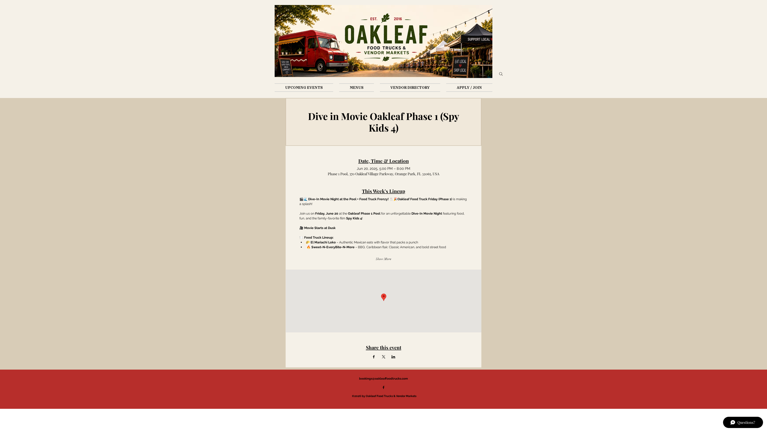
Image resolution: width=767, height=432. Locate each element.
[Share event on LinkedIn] (393, 356)
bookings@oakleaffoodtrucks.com (383, 378)
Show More (383, 259)
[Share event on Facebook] (374, 356)
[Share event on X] (383, 356)
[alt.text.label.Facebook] (383, 387)
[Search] (501, 74)
